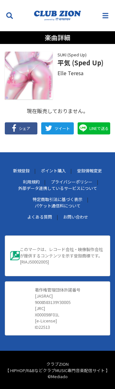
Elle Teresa (70, 73)
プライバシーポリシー (71, 182)
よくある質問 (39, 217)
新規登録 (21, 171)
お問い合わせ (75, 217)
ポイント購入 (53, 171)
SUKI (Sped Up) (72, 55)
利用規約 (31, 182)
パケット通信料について (57, 206)
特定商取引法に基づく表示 (57, 199)
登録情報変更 (89, 171)
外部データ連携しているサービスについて (57, 188)
